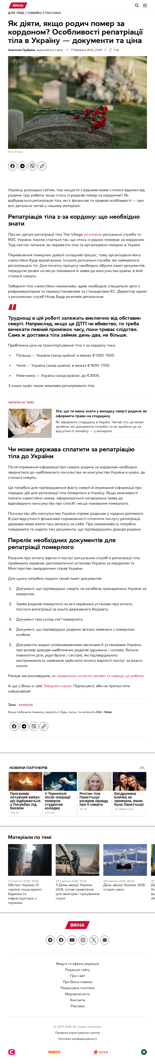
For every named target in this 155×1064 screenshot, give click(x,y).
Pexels (19, 151)
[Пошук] (137, 5)
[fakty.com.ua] (54, 1052)
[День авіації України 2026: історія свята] (125, 860)
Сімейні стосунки (44, 13)
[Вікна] (18, 5)
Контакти (77, 1000)
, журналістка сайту (36, 50)
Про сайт (77, 976)
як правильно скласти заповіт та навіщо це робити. (98, 676)
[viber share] (32, 166)
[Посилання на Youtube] (72, 940)
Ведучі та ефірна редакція (77, 964)
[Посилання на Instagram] (83, 940)
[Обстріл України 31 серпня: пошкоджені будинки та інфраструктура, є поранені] (30, 860)
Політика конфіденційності (77, 1039)
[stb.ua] (11, 1052)
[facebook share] (12, 166)
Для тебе (16, 13)
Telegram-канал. (57, 686)
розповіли (93, 234)
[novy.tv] (144, 1052)
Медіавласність (77, 994)
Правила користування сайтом (77, 1033)
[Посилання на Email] (104, 940)
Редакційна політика (77, 988)
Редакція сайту (77, 970)
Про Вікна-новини (77, 982)
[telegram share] (22, 166)
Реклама (78, 1006)
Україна (26, 705)
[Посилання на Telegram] (50, 940)
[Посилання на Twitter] (93, 940)
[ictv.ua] (100, 1052)
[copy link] (42, 166)
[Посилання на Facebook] (61, 940)
